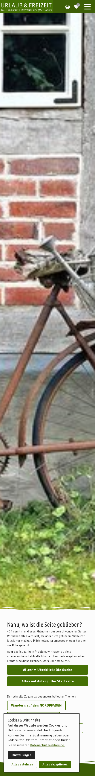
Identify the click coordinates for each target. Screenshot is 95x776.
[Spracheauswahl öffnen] (67, 6)
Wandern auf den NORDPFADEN (36, 705)
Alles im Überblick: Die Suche (47, 670)
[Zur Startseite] (26, 6)
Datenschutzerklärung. (47, 745)
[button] (87, 7)
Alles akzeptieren (55, 764)
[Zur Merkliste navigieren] (76, 5)
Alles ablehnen (22, 764)
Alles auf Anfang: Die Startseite (47, 681)
